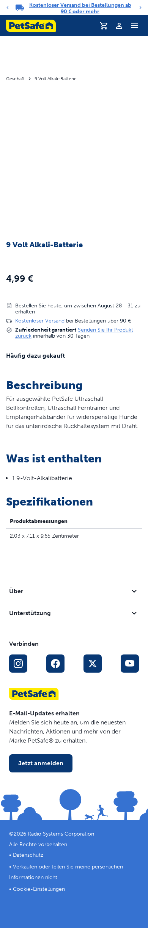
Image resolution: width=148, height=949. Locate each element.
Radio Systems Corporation (61, 834)
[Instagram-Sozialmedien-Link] (18, 663)
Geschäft (15, 78)
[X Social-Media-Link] (92, 663)
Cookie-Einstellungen (39, 889)
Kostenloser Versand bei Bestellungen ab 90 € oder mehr (80, 8)
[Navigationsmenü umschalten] (134, 25)
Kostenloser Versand (40, 321)
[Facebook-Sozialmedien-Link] (55, 663)
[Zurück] (7, 8)
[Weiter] (140, 8)
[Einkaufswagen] (104, 25)
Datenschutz (28, 855)
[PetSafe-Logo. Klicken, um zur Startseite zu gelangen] (31, 26)
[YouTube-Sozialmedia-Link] (130, 663)
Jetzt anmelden (40, 763)
